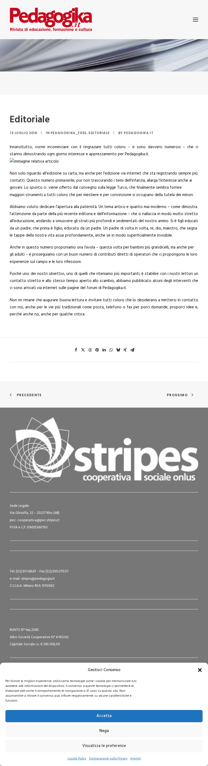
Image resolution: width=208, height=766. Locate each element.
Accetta (104, 716)
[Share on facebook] (76, 350)
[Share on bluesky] (118, 350)
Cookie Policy (76, 758)
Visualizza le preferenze (104, 746)
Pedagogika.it (138, 133)
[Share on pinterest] (97, 350)
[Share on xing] (125, 350)
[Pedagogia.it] (51, 19)
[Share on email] (132, 350)
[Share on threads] (90, 350)
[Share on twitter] (83, 350)
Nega (104, 731)
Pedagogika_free (69, 133)
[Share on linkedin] (104, 350)
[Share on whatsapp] (111, 350)
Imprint (135, 758)
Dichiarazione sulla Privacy (108, 758)
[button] (200, 670)
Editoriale (99, 133)
